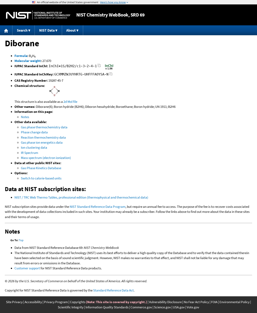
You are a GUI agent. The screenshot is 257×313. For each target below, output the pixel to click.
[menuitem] (6, 30)
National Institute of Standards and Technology (38, 15)
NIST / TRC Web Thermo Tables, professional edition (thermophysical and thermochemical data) (81, 197)
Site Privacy (14, 302)
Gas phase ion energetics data (42, 142)
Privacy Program (56, 302)
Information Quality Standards (107, 307)
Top (21, 240)
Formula (20, 56)
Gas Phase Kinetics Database (41, 168)
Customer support (27, 268)
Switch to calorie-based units (41, 178)
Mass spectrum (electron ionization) (46, 157)
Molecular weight (27, 61)
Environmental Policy (234, 302)
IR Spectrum (29, 152)
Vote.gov (193, 307)
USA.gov (179, 307)
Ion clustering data (34, 147)
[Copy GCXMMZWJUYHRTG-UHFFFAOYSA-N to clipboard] (110, 75)
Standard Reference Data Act (113, 290)
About (71, 30)
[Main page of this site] (6, 30)
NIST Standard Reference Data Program (97, 206)
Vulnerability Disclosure (165, 302)
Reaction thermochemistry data (43, 137)
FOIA (214, 302)
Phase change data (34, 132)
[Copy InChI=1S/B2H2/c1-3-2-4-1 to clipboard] (99, 67)
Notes (25, 117)
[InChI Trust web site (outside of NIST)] (109, 69)
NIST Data (47, 30)
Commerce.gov (141, 307)
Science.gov (162, 307)
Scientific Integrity (71, 307)
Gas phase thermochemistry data (44, 127)
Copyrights (77, 302)
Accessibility (33, 302)
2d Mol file (70, 101)
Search (22, 30)
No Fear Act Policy (196, 302)
